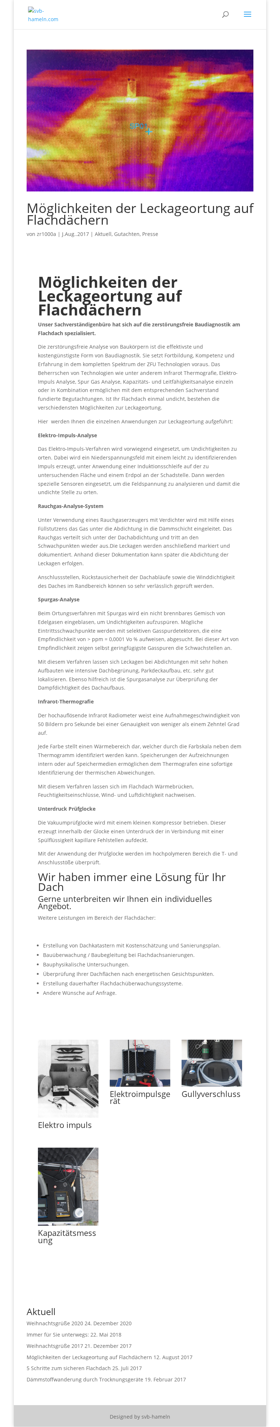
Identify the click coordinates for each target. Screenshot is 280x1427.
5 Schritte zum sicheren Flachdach (69, 1368)
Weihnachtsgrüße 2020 (55, 1323)
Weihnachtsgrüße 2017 (55, 1345)
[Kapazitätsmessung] (68, 1225)
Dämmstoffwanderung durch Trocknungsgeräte (85, 1379)
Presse (150, 233)
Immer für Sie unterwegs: (58, 1334)
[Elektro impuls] (68, 1117)
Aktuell (103, 233)
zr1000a (46, 233)
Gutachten (127, 233)
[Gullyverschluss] (212, 1086)
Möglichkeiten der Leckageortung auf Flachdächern (140, 214)
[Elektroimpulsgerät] (140, 1086)
